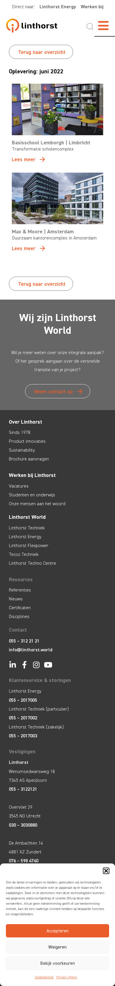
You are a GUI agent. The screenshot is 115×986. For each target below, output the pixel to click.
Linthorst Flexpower (28, 545)
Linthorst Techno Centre (32, 563)
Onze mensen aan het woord (37, 504)
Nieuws (16, 599)
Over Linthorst (25, 421)
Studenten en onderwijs (32, 495)
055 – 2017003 (23, 736)
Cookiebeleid (44, 977)
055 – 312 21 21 (24, 641)
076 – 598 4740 (23, 861)
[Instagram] (36, 664)
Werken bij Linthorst (32, 475)
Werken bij (92, 7)
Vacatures (19, 486)
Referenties (20, 590)
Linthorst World (27, 517)
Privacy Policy (66, 977)
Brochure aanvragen (29, 459)
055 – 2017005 (23, 700)
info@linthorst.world (30, 650)
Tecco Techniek (24, 554)
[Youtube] (48, 664)
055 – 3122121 (23, 789)
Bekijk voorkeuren (57, 963)
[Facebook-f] (24, 664)
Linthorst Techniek (27, 528)
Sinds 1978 (19, 432)
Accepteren (58, 931)
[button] (106, 871)
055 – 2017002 (23, 718)
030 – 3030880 (23, 825)
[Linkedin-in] (12, 664)
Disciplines (19, 616)
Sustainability (22, 450)
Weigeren (57, 947)
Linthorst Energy (58, 7)
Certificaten (20, 608)
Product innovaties (27, 441)
